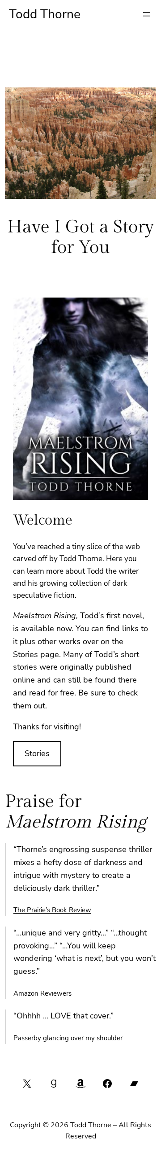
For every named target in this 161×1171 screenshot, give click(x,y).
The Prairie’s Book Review (52, 910)
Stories (37, 753)
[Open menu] (146, 14)
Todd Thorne (44, 14)
